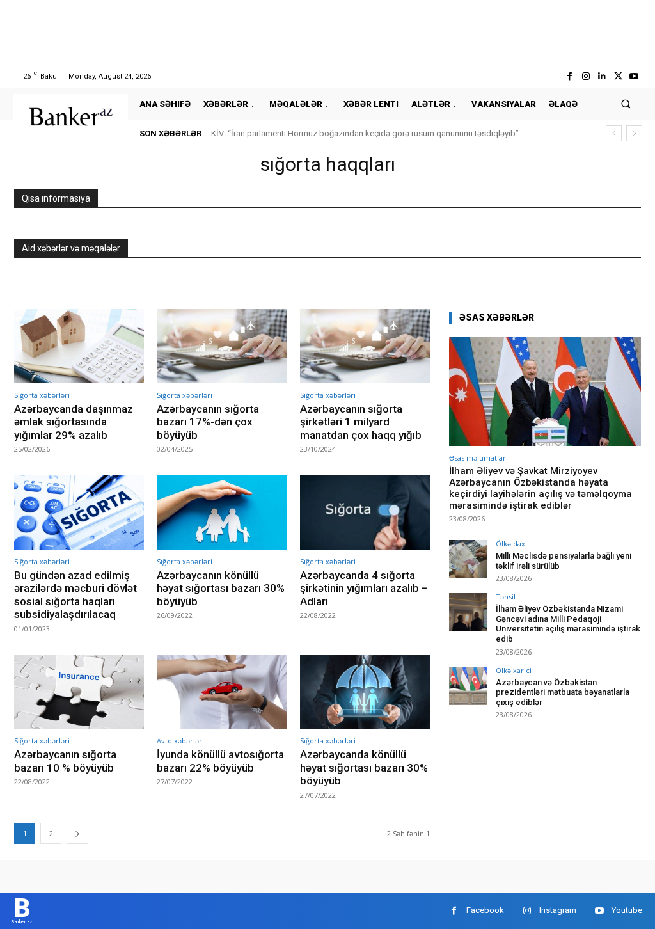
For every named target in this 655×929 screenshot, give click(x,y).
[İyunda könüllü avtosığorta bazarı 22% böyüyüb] (222, 692)
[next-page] (77, 833)
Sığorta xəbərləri (42, 395)
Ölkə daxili (513, 543)
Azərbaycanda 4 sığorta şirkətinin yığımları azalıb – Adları (364, 588)
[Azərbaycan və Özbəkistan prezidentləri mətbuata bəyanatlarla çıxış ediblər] (468, 686)
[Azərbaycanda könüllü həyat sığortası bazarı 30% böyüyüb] (365, 692)
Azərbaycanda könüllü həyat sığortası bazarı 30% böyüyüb (364, 767)
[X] (618, 76)
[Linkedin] (602, 76)
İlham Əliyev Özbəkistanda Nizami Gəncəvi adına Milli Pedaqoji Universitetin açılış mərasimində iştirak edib (568, 624)
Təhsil (506, 596)
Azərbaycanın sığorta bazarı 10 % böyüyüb (65, 761)
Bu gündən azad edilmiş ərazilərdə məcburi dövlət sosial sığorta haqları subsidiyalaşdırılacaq (75, 595)
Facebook (485, 910)
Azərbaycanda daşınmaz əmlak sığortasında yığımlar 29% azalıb (73, 421)
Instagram (557, 910)
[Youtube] (634, 76)
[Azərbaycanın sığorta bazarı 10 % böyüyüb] (79, 692)
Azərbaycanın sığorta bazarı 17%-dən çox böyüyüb (208, 421)
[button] (626, 104)
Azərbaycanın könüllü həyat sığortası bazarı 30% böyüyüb (221, 588)
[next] (634, 133)
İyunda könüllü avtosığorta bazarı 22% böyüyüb (220, 761)
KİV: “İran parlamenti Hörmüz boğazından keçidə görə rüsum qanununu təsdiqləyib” (365, 133)
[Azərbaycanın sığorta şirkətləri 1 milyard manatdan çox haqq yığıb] (365, 346)
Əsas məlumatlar (477, 457)
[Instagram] (586, 76)
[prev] (614, 133)
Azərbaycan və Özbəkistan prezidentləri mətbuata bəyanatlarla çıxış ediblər (562, 692)
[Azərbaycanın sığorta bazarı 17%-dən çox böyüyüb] (222, 346)
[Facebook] (570, 76)
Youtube (627, 910)
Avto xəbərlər (179, 740)
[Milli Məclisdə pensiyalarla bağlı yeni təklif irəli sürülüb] (468, 559)
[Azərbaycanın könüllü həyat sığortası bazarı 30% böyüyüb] (222, 512)
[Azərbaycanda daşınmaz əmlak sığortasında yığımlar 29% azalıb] (79, 346)
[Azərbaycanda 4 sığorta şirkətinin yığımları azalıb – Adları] (365, 512)
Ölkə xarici (514, 670)
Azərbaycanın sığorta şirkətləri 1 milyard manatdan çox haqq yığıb (361, 421)
